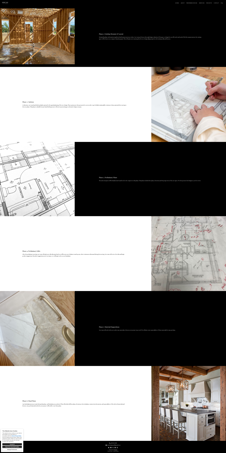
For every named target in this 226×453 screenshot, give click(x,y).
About (183, 3)
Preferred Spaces (191, 3)
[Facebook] (111, 447)
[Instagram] (117, 447)
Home (177, 3)
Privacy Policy (110, 451)
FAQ (222, 3)
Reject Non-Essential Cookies (12, 446)
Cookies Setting (115, 451)
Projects (209, 3)
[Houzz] (109, 447)
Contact (216, 3)
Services (201, 3)
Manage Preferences (12, 449)
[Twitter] (113, 447)
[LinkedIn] (115, 447)
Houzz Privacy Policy (16, 435)
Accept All (12, 444)
